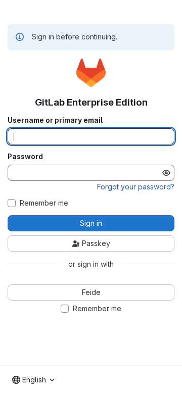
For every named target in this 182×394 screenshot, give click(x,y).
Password (25, 157)
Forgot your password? (135, 186)
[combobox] (33, 380)
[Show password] (166, 173)
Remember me (44, 203)
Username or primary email (55, 120)
